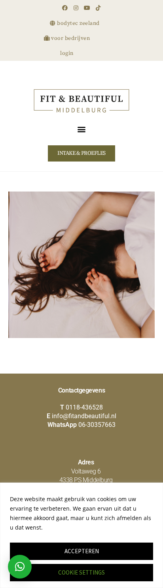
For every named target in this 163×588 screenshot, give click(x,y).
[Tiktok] (98, 7)
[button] (81, 128)
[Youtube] (87, 7)
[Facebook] (64, 7)
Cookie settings (81, 572)
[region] (81, 535)
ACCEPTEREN (81, 551)
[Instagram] (76, 7)
